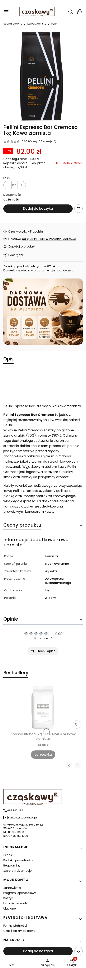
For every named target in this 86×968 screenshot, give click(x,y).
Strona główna (12, 23)
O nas (7, 855)
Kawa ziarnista (36, 23)
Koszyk (8, 898)
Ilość (6, 178)
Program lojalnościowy (19, 893)
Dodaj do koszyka (38, 208)
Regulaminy (11, 865)
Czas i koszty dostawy (19, 931)
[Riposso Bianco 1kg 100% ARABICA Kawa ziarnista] (42, 707)
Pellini (54, 23)
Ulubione (9, 908)
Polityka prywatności (18, 860)
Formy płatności (15, 925)
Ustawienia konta (15, 903)
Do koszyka (43, 755)
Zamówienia (12, 888)
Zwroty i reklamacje (17, 871)
